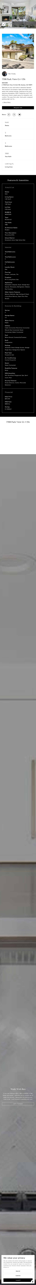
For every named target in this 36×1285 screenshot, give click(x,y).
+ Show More (6, 102)
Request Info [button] (18, 107)
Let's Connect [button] (18, 1104)
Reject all (18, 1271)
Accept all (18, 1280)
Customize (18, 1275)
